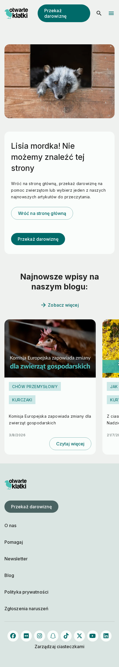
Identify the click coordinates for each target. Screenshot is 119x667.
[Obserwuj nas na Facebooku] (13, 636)
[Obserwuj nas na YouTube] (92, 636)
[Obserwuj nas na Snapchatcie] (52, 636)
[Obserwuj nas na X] (79, 636)
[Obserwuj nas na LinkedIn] (106, 636)
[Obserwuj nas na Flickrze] (26, 636)
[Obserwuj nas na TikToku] (66, 636)
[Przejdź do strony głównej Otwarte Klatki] (15, 13)
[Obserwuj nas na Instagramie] (39, 636)
